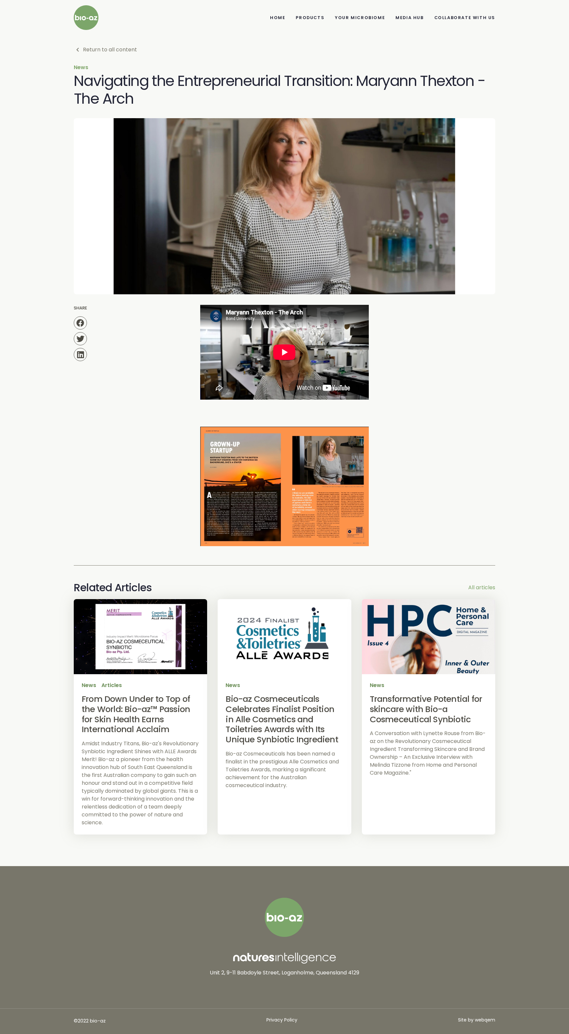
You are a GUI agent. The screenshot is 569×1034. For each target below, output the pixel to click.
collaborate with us (464, 17)
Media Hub (409, 17)
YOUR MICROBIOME (360, 17)
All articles (481, 587)
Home (277, 17)
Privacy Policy (281, 1020)
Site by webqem (476, 1020)
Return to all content (110, 49)
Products (310, 17)
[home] (86, 17)
